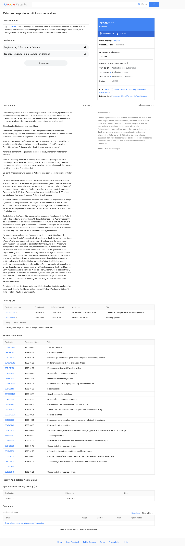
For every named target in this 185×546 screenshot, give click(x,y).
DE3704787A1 (10, 415)
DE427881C (9, 358)
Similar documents (122, 89)
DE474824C (9, 425)
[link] (46, 29)
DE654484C (9, 441)
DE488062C (9, 378)
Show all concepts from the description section (24, 523)
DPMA (137, 96)
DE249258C (9, 467)
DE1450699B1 (10, 384)
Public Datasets (89, 542)
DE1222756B (10, 394)
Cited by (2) (108, 89)
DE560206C (9, 420)
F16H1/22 (12, 27)
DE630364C (9, 472)
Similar (123, 34)
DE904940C (9, 410)
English (117, 41)
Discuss (143, 96)
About (59, 542)
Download (135, 513)
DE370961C (9, 461)
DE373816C (9, 352)
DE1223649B (10, 317)
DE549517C (9, 368)
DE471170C (9, 399)
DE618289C (9, 404)
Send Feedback (72, 542)
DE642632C (9, 446)
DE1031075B (10, 312)
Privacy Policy (114, 542)
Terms (102, 542)
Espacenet (115, 96)
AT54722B (9, 435)
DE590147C (9, 430)
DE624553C (9, 451)
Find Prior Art (108, 34)
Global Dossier (127, 96)
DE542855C (9, 389)
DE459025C (9, 373)
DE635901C (9, 456)
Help (126, 542)
